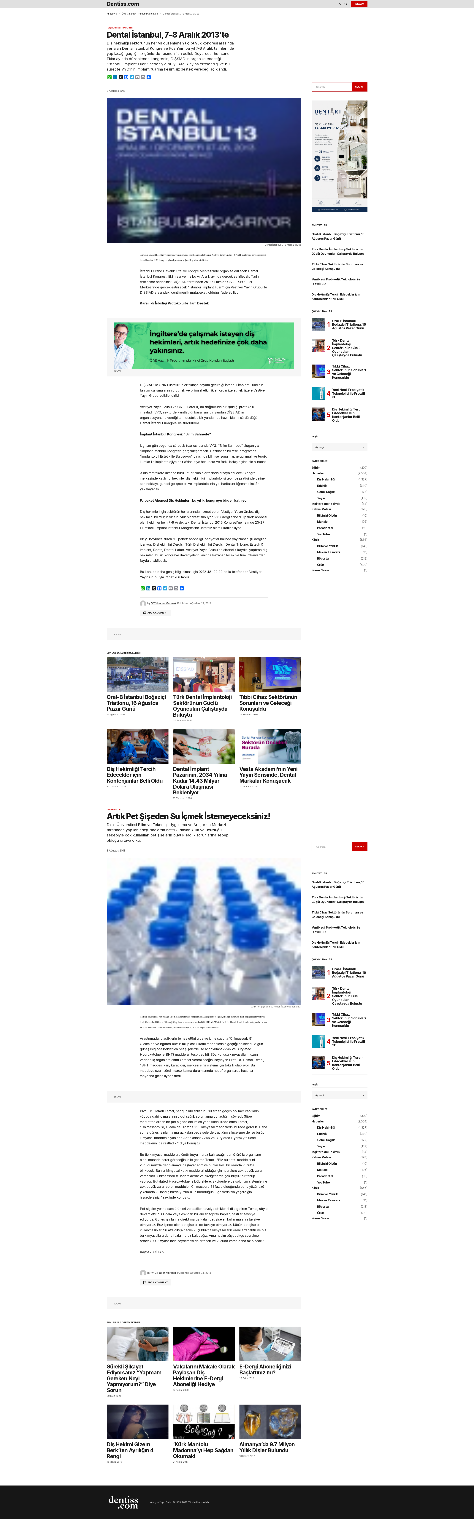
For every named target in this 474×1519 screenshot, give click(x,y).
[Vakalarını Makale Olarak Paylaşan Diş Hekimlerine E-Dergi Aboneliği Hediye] (204, 1344)
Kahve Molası (321, 509)
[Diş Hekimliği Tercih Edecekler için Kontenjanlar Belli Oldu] (138, 746)
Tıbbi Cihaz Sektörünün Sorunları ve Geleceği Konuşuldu (349, 372)
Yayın (321, 498)
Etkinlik (322, 486)
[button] (340, 4)
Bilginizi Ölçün (327, 515)
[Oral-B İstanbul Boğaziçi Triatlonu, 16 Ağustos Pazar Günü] (138, 674)
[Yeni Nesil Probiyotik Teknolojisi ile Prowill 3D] (318, 393)
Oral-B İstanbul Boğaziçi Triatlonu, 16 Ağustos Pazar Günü (349, 324)
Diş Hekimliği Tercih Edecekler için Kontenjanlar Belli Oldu (348, 415)
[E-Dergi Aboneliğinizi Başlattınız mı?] (270, 1344)
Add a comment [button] (158, 612)
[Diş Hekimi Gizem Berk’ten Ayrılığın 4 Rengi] (138, 1422)
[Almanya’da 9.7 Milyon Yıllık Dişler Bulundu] (270, 1422)
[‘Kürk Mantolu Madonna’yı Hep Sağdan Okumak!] (204, 1422)
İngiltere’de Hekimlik (326, 504)
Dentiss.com (123, 4)
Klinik (315, 540)
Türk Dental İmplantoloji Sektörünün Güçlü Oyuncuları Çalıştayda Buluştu (347, 348)
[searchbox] (331, 86)
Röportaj (323, 558)
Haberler (128, 28)
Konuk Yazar (320, 570)
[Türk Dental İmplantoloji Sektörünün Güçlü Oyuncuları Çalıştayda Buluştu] (204, 674)
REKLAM (359, 3)
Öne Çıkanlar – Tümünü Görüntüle (140, 13)
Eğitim (316, 467)
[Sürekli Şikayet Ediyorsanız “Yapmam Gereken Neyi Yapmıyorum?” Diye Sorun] (138, 1344)
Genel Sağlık (326, 492)
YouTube (323, 534)
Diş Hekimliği (114, 28)
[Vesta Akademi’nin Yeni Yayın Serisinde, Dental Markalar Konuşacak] (270, 746)
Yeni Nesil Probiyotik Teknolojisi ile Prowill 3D (348, 393)
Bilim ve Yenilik (327, 546)
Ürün (320, 565)
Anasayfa (112, 13)
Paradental (325, 528)
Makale (322, 521)
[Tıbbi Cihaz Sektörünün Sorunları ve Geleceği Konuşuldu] (270, 674)
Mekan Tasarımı (328, 552)
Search (359, 86)
